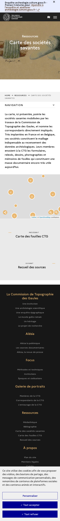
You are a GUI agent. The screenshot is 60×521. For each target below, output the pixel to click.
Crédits (30, 466)
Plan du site (30, 457)
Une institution (30, 303)
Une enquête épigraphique (30, 312)
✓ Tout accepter (30, 504)
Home (7, 95)
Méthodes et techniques (30, 369)
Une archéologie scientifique (30, 308)
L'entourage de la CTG (30, 404)
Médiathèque (30, 422)
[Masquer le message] (54, 2)
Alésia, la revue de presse (30, 351)
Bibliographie (30, 426)
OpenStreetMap (44, 217)
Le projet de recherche (30, 325)
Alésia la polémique (30, 343)
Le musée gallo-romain (30, 316)
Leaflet (33, 217)
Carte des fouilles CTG (30, 435)
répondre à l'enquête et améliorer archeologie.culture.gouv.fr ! (24, 7)
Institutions (30, 373)
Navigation (14, 105)
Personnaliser (30, 495)
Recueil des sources (30, 439)
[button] (43, 176)
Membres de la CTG (30, 395)
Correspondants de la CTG (30, 400)
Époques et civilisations (30, 378)
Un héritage (30, 321)
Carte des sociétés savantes (30, 430)
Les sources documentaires (30, 347)
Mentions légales (30, 461)
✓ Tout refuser (30, 514)
